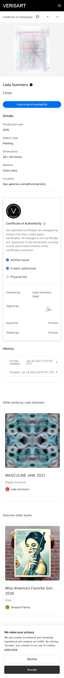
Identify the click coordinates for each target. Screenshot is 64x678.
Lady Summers (15, 85)
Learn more (10, 649)
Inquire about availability (32, 104)
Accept (32, 669)
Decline (32, 659)
